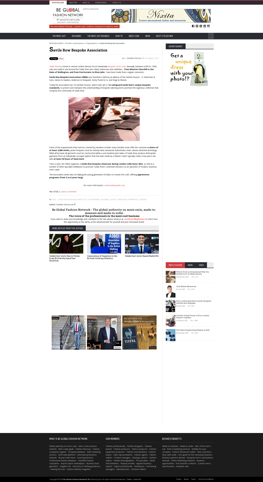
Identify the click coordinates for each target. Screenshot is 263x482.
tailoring (104, 199)
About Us (86, 2)
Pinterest (201, 26)
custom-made (93, 199)
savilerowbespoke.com (114, 185)
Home (178, 479)
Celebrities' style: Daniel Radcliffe (141, 256)
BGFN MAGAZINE (55, 43)
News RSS (137, 479)
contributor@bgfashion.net (136, 219)
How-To (119, 35)
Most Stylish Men (164, 35)
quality (113, 199)
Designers (76, 35)
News (147, 35)
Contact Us (116, 2)
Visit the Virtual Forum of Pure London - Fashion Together (193, 316)
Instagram (208, 26)
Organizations (91, 43)
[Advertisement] (104, 284)
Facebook (193, 26)
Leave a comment (68, 191)
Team (193, 479)
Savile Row (54, 66)
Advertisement (101, 2)
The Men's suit (59, 35)
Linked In (204, 26)
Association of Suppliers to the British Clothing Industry (102, 257)
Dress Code (134, 35)
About (186, 479)
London (142, 199)
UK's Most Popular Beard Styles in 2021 (192, 330)
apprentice (133, 199)
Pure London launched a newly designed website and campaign (193, 302)
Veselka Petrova (134, 58)
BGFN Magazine (58, 2)
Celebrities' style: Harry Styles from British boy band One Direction (64, 258)
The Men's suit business (98, 35)
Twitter (197, 26)
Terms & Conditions (206, 479)
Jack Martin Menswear (186, 286)
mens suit (81, 199)
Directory (73, 2)
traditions (123, 199)
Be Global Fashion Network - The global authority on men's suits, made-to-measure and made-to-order (104, 211)
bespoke (72, 199)
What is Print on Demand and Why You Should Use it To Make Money (192, 273)
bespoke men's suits (117, 66)
